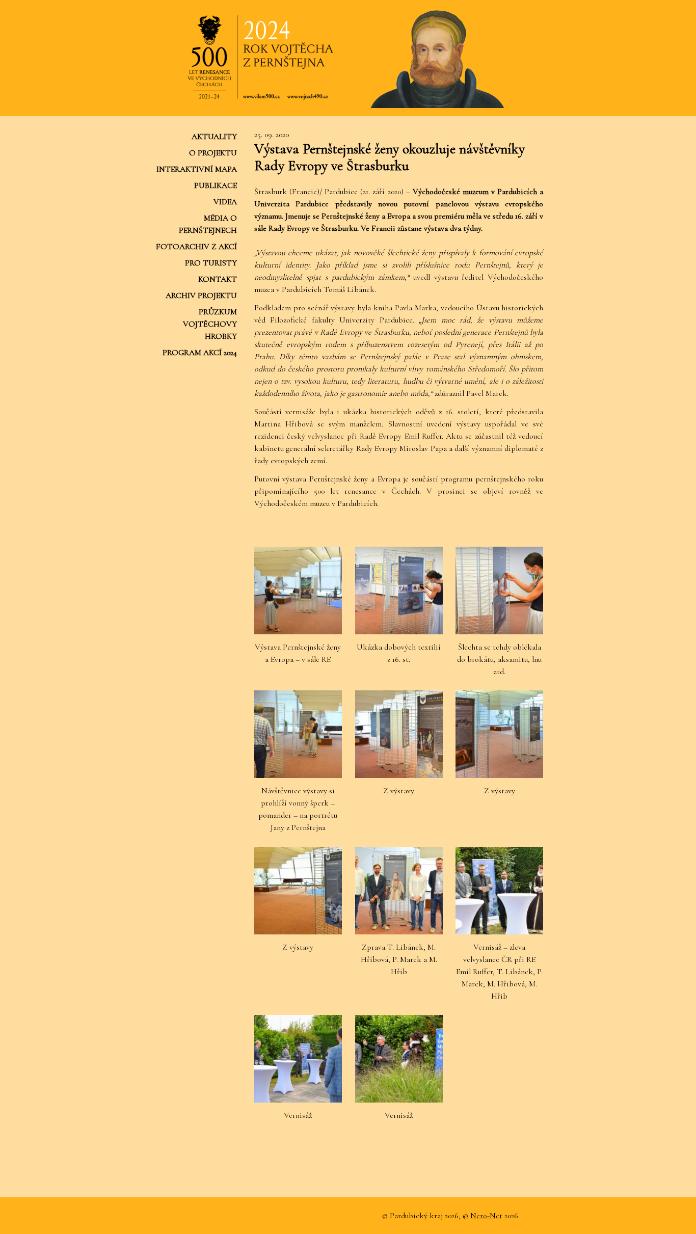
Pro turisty (211, 263)
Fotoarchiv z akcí (196, 247)
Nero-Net (486, 1216)
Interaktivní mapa (196, 169)
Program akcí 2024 (200, 352)
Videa (225, 202)
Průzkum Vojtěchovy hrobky (210, 324)
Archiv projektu (201, 295)
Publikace (215, 185)
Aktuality (214, 136)
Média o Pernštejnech (208, 224)
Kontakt (217, 279)
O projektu (213, 153)
